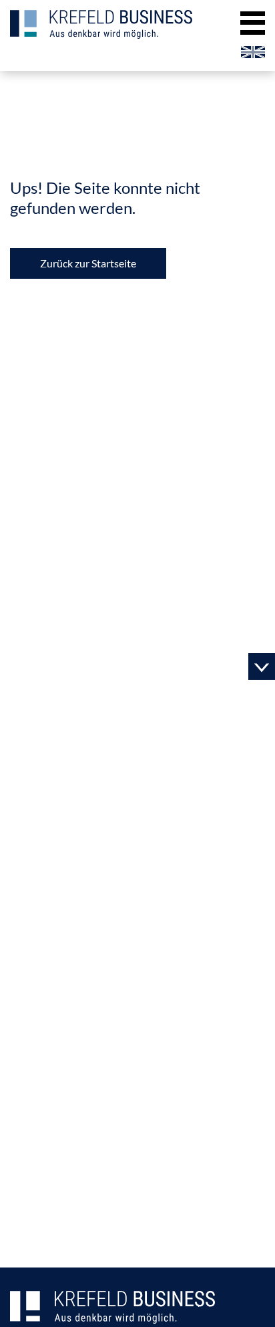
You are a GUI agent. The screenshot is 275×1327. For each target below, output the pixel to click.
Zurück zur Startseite (88, 263)
